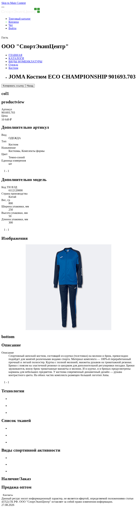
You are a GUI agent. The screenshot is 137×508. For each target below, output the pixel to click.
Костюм (13, 67)
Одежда (13, 64)
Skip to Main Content (13, 2)
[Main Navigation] (2, 7)
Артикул (6, 109)
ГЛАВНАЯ (15, 55)
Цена (4, 115)
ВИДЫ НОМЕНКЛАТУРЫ (25, 61)
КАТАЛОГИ (16, 58)
